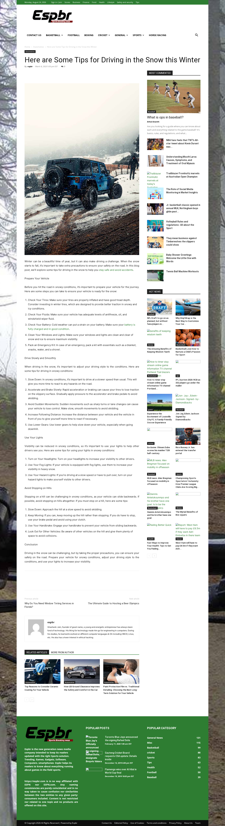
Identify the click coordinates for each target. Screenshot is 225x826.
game (150, 409)
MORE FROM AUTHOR (62, 652)
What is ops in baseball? (165, 117)
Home (27, 46)
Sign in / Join (56, 2)
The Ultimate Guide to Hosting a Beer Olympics (113, 603)
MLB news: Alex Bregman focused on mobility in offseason (159, 481)
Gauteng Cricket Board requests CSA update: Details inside (121, 756)
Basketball (53, 35)
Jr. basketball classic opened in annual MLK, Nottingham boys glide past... (183, 208)
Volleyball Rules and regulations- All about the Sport (180, 224)
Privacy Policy (175, 823)
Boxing (88, 35)
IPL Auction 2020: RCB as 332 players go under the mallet (188, 383)
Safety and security (125, 2)
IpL (178, 376)
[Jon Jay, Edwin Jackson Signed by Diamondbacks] (188, 402)
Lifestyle (110, 2)
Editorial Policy (121, 823)
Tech (178, 314)
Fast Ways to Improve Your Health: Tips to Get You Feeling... (159, 546)
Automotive (38, 46)
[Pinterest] (43, 74)
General (120, 35)
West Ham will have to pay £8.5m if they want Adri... (187, 546)
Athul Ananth (153, 121)
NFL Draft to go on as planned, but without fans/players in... (158, 321)
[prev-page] (27, 700)
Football (74, 35)
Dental (150, 345)
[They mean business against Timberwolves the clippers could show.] (155, 242)
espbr (30, 66)
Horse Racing (157, 35)
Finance (86, 2)
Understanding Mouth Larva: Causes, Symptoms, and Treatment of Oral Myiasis (181, 160)
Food (94, 2)
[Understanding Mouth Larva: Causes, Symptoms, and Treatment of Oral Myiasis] (155, 161)
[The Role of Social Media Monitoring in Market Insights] (155, 193)
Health (102, 2)
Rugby (179, 443)
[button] (196, 35)
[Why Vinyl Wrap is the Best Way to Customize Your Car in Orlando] (188, 307)
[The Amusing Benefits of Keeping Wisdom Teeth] (159, 337)
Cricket (102, 35)
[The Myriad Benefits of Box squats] (188, 500)
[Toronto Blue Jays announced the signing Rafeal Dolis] (94, 749)
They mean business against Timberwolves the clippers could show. (181, 241)
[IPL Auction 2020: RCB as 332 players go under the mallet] (188, 368)
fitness (179, 508)
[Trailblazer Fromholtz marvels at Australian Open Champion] (155, 184)
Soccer (179, 539)
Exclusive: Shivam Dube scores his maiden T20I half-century (158, 450)
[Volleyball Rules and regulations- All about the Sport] (155, 225)
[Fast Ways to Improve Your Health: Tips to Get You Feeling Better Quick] (159, 531)
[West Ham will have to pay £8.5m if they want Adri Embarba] (188, 531)
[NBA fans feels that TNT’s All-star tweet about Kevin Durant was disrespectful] (155, 144)
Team (197, 823)
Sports (137, 35)
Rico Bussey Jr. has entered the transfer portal (186, 450)
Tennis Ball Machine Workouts (182, 271)
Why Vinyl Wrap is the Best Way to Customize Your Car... (187, 321)
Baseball (151, 112)
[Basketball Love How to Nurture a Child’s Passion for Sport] (188, 337)
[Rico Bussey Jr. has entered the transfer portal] (188, 436)
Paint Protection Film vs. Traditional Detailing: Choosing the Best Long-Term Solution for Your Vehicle (121, 689)
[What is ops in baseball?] (173, 96)
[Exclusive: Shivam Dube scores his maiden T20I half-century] (159, 436)
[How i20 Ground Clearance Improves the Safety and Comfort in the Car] (82, 671)
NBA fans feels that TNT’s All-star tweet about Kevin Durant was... (182, 143)
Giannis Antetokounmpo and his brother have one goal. (159, 515)
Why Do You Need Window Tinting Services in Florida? (49, 605)
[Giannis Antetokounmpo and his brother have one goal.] (159, 500)
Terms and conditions (157, 823)
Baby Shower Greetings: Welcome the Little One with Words (181, 258)
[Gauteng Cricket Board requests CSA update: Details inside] (94, 757)
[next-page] (32, 700)
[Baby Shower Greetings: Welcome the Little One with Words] (155, 259)
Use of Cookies (137, 823)
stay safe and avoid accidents (116, 269)
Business (76, 2)
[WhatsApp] (50, 74)
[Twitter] (35, 74)
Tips (137, 2)
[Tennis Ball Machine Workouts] (155, 275)
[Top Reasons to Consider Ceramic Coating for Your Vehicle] (42, 671)
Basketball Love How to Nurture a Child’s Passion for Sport (188, 352)
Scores (67, 2)
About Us (188, 823)
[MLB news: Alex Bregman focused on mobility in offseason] (159, 467)
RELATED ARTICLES (37, 652)
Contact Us (34, 35)
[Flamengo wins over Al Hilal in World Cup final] (94, 773)
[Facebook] (28, 74)
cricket (151, 443)
